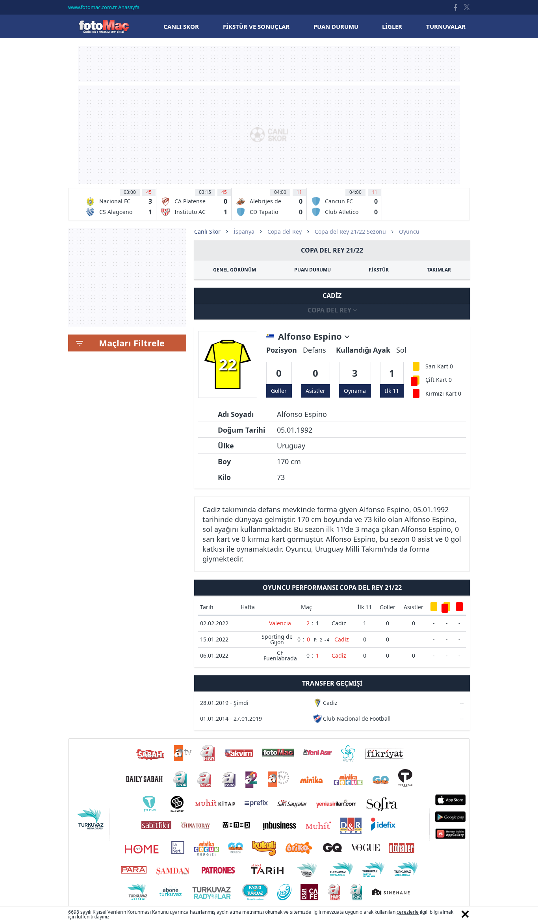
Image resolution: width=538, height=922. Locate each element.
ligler (392, 26)
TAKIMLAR (439, 269)
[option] (118, 204)
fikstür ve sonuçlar (256, 26)
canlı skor (181, 26)
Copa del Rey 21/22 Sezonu (350, 231)
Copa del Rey (284, 231)
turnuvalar (446, 26)
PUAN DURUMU (312, 269)
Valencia (280, 623)
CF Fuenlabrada (280, 655)
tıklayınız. (101, 916)
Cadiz (339, 623)
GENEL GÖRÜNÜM (234, 269)
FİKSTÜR (379, 269)
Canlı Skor (103, 26)
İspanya (244, 231)
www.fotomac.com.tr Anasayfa (103, 7)
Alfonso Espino (311, 336)
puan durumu (336, 26)
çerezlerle (408, 912)
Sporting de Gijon (277, 639)
